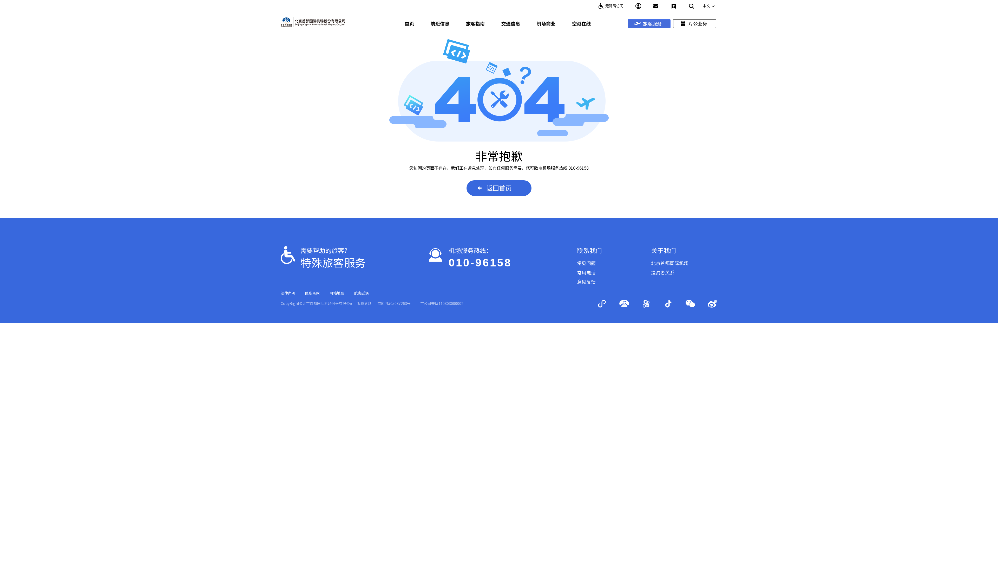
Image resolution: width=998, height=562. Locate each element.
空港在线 (581, 23)
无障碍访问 (614, 6)
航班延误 (361, 293)
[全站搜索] (691, 6)
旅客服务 (652, 23)
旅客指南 (475, 23)
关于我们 (663, 250)
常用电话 (586, 272)
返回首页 (499, 188)
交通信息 (510, 23)
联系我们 (589, 250)
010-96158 (480, 263)
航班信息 (440, 23)
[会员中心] (638, 6)
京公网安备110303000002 (441, 303)
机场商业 (546, 23)
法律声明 (288, 293)
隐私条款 (312, 293)
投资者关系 (662, 272)
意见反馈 (586, 281)
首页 (409, 23)
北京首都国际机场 (669, 263)
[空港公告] (656, 6)
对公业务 (697, 23)
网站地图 (337, 293)
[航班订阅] (674, 6)
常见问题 (586, 263)
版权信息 (364, 303)
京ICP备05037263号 (394, 303)
